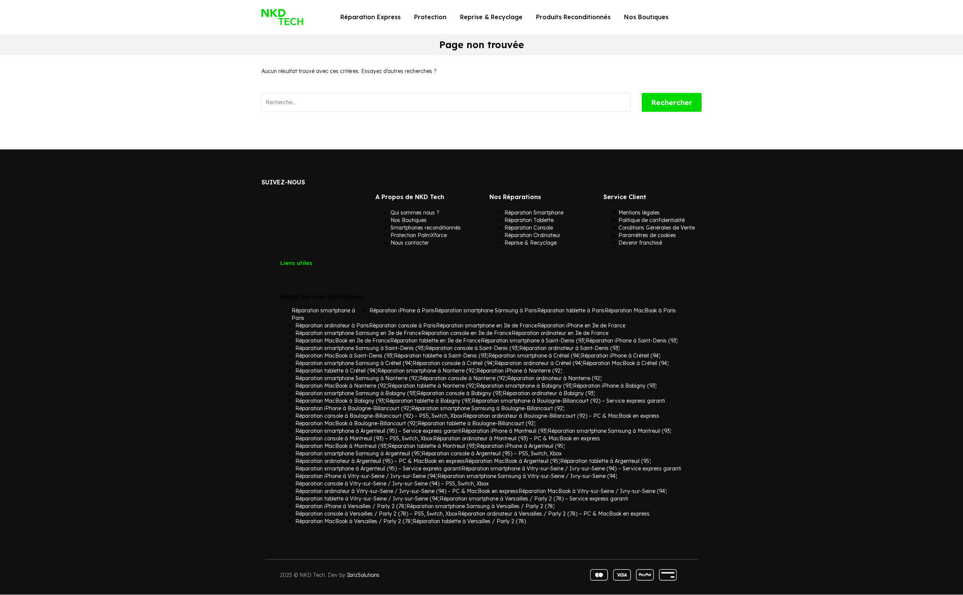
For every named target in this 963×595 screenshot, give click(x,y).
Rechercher (671, 102)
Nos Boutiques (646, 17)
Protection (430, 17)
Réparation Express (370, 17)
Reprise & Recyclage (491, 17)
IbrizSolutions (363, 575)
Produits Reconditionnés (573, 17)
